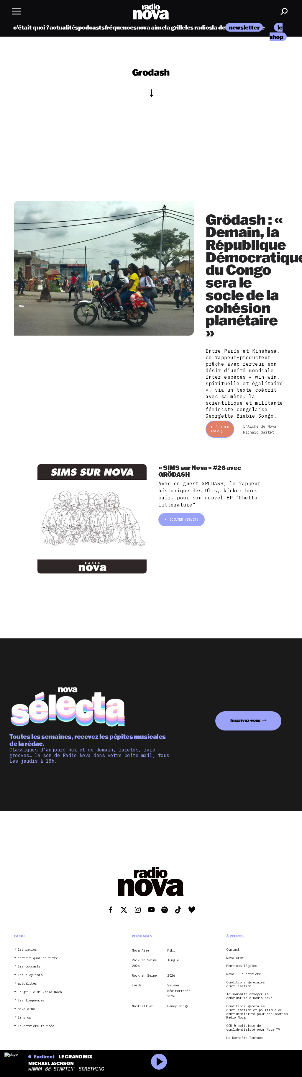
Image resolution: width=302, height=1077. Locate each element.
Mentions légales (241, 966)
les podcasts (29, 966)
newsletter (244, 27)
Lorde (137, 985)
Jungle (173, 960)
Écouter (220, 429)
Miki (171, 950)
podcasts (91, 27)
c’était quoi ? (31, 27)
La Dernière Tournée (244, 1038)
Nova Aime (140, 950)
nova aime (151, 27)
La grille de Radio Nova (40, 992)
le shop (24, 1017)
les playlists (30, 975)
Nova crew (235, 958)
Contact (233, 950)
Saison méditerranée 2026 (178, 990)
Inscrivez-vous (245, 720)
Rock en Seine (144, 975)
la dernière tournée (36, 1026)
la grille (175, 27)
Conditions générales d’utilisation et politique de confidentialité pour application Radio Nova (257, 1011)
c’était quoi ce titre (38, 958)
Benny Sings (177, 1006)
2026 (171, 975)
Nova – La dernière (243, 974)
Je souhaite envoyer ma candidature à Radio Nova (249, 996)
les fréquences (31, 1000)
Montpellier (142, 1006)
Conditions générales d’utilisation (245, 984)
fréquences (121, 27)
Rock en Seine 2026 (144, 962)
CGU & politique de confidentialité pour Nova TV (253, 1028)
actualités (64, 27)
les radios (198, 27)
